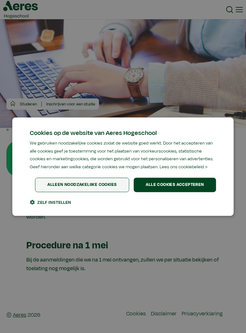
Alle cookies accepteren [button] (175, 184)
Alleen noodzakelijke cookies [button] (82, 184)
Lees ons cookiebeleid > (184, 167)
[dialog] (123, 166)
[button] (50, 202)
